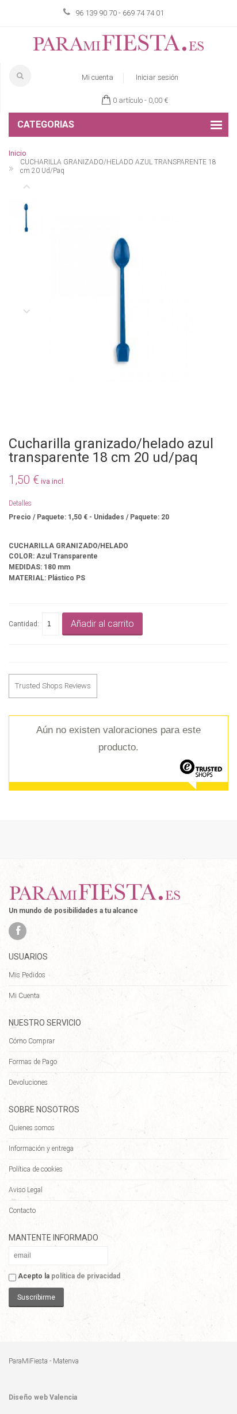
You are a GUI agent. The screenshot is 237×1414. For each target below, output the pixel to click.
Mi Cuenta (24, 996)
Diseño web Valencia (43, 1397)
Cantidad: (24, 624)
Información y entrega (41, 1149)
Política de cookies (36, 1169)
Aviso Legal (26, 1190)
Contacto (22, 1211)
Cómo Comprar (32, 1041)
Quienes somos (32, 1128)
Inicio (17, 153)
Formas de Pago (33, 1062)
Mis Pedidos (27, 975)
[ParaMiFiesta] (118, 45)
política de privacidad (85, 1276)
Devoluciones (28, 1082)
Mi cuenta (97, 77)
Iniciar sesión (157, 77)
